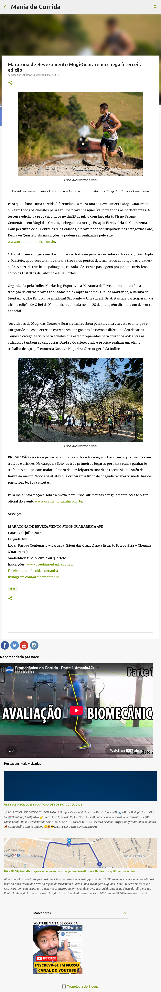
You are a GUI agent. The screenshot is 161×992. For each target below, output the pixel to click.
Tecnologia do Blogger (83, 986)
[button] (10, 83)
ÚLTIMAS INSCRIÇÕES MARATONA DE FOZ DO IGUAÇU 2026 (43, 804)
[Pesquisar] (155, 7)
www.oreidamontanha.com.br (31, 242)
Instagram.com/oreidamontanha (33, 577)
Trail (12, 589)
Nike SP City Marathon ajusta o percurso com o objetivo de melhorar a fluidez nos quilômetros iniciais (69, 871)
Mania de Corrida (35, 6)
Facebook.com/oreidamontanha (33, 571)
